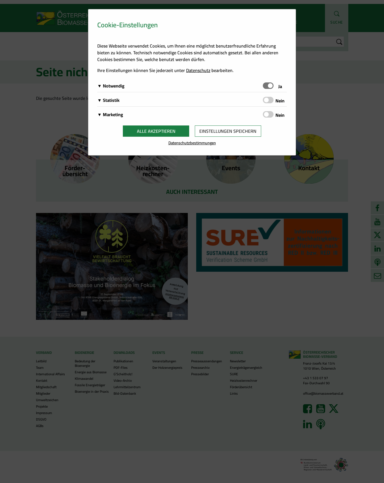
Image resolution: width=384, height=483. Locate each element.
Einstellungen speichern (227, 131)
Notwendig (114, 85)
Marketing (113, 114)
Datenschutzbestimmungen (192, 143)
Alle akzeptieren (156, 131)
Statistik (111, 100)
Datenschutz (198, 70)
